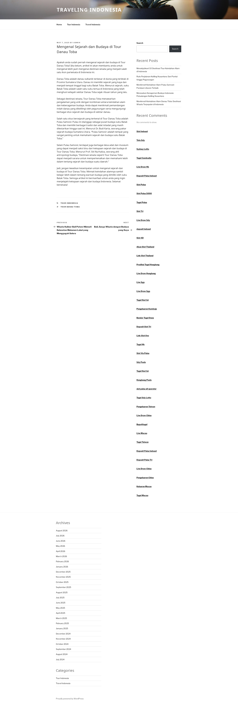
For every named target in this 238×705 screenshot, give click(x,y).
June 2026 (60, 541)
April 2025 (60, 613)
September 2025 (63, 587)
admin (76, 43)
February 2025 (62, 623)
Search (139, 43)
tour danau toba (70, 207)
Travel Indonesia (92, 24)
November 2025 (63, 577)
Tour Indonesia (73, 24)
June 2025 (60, 602)
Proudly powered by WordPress (70, 698)
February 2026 (62, 561)
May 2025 (60, 608)
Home (59, 24)
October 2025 (62, 582)
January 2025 (62, 628)
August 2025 (61, 592)
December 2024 (63, 633)
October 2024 (62, 644)
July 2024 (60, 659)
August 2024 (61, 654)
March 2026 (61, 556)
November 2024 (63, 639)
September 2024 (63, 649)
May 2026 (60, 546)
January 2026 (62, 566)
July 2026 (60, 535)
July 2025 (60, 597)
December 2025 (63, 572)
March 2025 (61, 618)
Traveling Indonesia (89, 9)
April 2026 (60, 551)
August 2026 (61, 530)
